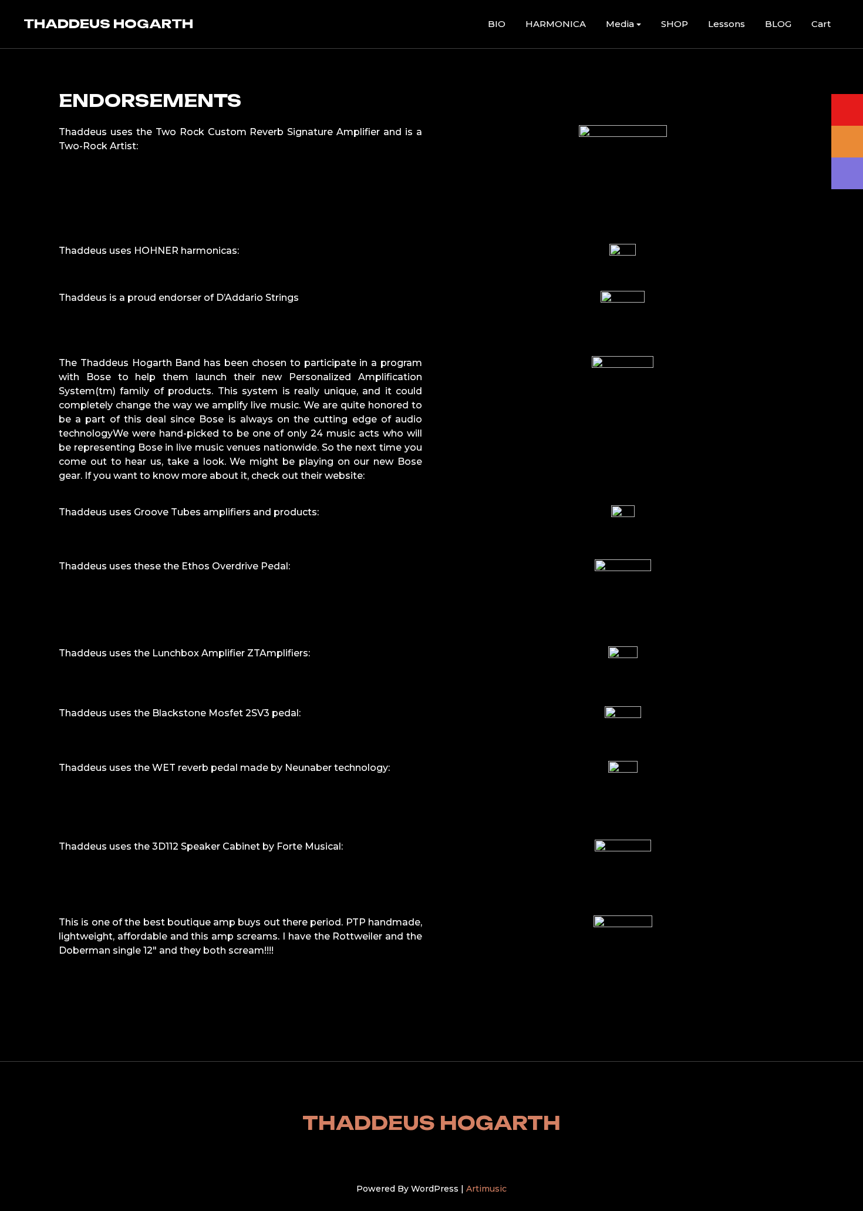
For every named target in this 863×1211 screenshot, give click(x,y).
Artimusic (486, 1188)
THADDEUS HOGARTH (108, 23)
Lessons (726, 23)
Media (620, 23)
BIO (496, 23)
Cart (821, 23)
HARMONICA (555, 23)
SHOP (674, 23)
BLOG (778, 23)
